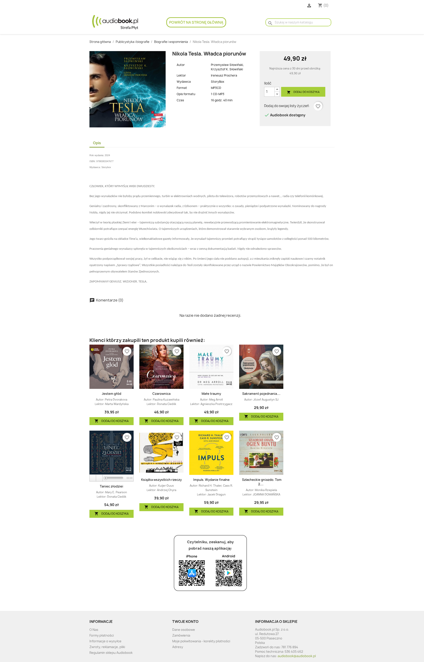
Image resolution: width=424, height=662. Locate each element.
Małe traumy (211, 393)
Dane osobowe (183, 629)
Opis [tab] (97, 142)
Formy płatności (101, 635)
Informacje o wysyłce (105, 641)
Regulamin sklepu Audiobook (110, 652)
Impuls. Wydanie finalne (211, 480)
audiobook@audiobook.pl (297, 656)
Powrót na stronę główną (196, 22)
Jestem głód (111, 393)
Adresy (177, 647)
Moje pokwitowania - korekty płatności (201, 641)
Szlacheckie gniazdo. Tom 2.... (262, 482)
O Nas (93, 629)
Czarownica (161, 393)
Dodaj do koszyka (303, 92)
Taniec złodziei (111, 486)
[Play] (93, 478)
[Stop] (99, 478)
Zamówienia (181, 635)
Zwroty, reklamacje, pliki (107, 647)
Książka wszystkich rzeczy (161, 480)
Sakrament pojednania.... (261, 393)
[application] (111, 478)
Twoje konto (185, 621)
